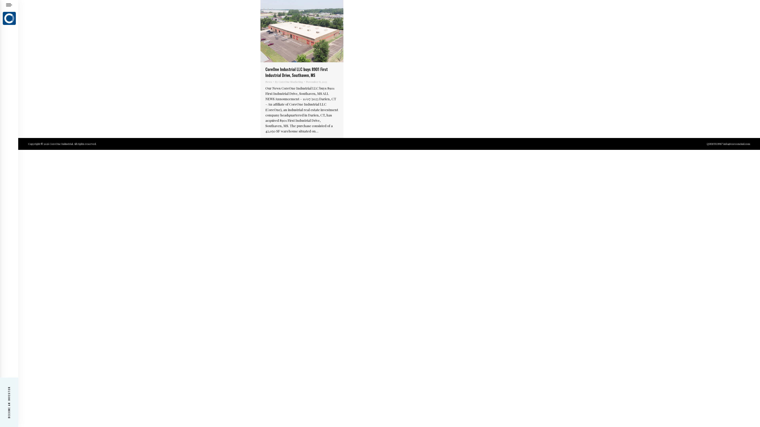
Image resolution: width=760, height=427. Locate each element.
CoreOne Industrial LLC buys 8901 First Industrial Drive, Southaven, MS (296, 72)
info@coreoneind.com (736, 143)
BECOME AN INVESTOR (9, 402)
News (268, 81)
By (289, 81)
